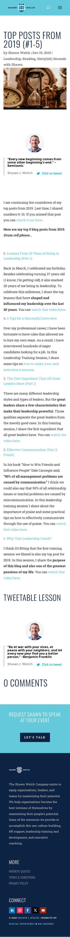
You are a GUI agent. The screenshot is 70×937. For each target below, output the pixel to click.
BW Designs (46, 923)
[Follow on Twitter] (35, 910)
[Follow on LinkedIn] (12, 910)
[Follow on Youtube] (43, 910)
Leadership (12, 58)
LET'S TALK (35, 737)
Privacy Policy (18, 883)
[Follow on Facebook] (27, 910)
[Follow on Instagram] (20, 910)
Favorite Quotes (19, 871)
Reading (29, 58)
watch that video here (48, 309)
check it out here (29, 220)
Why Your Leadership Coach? (29, 538)
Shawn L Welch (28, 917)
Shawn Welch (19, 52)
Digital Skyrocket (22, 923)
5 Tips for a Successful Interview (32, 318)
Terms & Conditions (22, 877)
